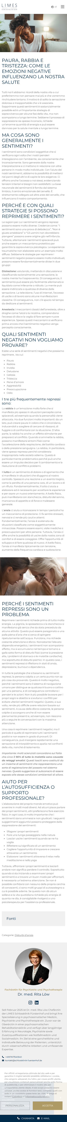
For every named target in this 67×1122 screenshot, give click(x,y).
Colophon (17, 1096)
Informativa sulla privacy (37, 1096)
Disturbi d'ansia (24, 935)
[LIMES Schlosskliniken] (9, 7)
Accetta (47, 1105)
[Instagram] (30, 1002)
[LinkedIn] (37, 1002)
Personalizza (15, 1105)
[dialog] (33, 1090)
